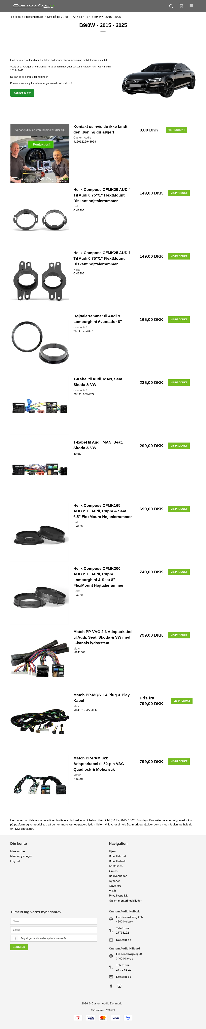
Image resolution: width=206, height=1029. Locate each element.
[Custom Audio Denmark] (34, 6)
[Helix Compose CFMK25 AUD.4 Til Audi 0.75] (39, 216)
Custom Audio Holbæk (124, 911)
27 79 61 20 (123, 969)
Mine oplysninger (21, 856)
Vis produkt (176, 130)
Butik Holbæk (117, 861)
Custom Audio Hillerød (124, 948)
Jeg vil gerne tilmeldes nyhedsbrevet (42, 938)
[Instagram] (119, 986)
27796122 (122, 932)
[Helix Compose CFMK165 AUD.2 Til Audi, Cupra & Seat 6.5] (39, 532)
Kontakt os (123, 939)
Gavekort (115, 885)
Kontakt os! (116, 866)
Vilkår (112, 890)
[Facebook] (111, 986)
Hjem (112, 851)
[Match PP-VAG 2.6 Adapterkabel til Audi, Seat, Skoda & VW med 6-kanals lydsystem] (39, 658)
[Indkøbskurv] (181, 6)
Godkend (19, 947)
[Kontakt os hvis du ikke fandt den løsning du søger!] (39, 153)
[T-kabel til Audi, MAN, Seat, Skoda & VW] (39, 469)
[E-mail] (53, 929)
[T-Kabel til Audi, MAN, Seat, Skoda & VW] (39, 405)
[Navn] (53, 920)
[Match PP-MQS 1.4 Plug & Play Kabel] (39, 721)
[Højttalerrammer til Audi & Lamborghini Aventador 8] (39, 342)
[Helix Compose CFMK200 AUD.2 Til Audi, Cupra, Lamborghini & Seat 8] (39, 595)
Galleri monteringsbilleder (125, 900)
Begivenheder (118, 875)
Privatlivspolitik (118, 895)
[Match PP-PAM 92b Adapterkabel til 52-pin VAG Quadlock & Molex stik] (39, 784)
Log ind (15, 861)
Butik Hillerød (117, 856)
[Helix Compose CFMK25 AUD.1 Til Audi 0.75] (39, 279)
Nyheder (114, 880)
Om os (113, 871)
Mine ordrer (17, 851)
